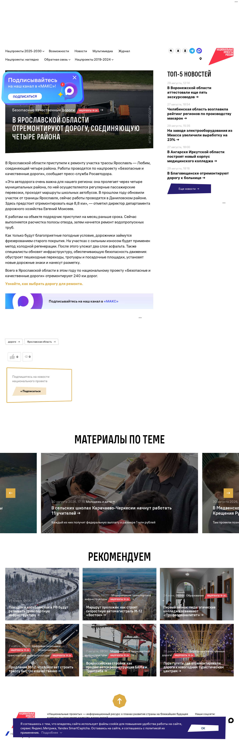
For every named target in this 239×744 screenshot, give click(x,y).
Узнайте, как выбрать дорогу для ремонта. (44, 283)
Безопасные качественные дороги (54, 109)
